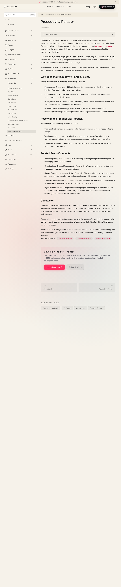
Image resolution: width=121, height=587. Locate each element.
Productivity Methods (50, 308)
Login (94, 7)
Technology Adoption (65, 239)
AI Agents (67, 308)
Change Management (84, 239)
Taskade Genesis (96, 308)
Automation (80, 308)
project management (103, 46)
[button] (20, 31)
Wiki (42, 15)
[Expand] (34, 31)
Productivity (50, 15)
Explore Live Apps (75, 267)
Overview (10, 25)
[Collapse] (34, 83)
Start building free (53, 267)
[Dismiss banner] (115, 1)
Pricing (87, 7)
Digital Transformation (103, 239)
